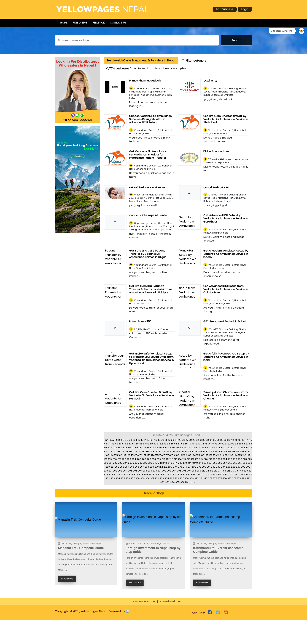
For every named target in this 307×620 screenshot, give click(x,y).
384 (172, 482)
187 (206, 455)
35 (214, 440)
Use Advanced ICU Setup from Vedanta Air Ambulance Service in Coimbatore (225, 289)
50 (120, 443)
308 (194, 470)
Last (193, 482)
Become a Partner (144, 601)
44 (246, 440)
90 (108, 447)
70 (189, 443)
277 (190, 466)
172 (144, 455)
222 (215, 459)
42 (239, 440)
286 (233, 466)
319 (241, 470)
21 (166, 440)
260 (108, 466)
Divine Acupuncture (216, 151)
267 (142, 466)
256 (235, 463)
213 (175, 459)
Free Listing (80, 22)
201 (119, 459)
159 (237, 451)
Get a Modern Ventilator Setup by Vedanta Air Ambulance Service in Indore (225, 254)
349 (240, 474)
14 (145, 440)
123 (233, 447)
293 (120, 470)
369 (191, 478)
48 (112, 443)
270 (157, 466)
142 (164, 451)
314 (220, 470)
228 (245, 459)
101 (148, 447)
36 (218, 440)
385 (177, 482)
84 (236, 443)
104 (160, 447)
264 (127, 466)
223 (220, 459)
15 (148, 440)
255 (230, 463)
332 (155, 474)
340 (195, 474)
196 (244, 455)
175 (157, 455)
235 (130, 463)
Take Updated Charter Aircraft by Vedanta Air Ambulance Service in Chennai (225, 395)
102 (152, 447)
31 (201, 440)
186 (202, 455)
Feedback (99, 22)
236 (135, 463)
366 (177, 478)
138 (148, 451)
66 (175, 443)
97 (133, 447)
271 (161, 466)
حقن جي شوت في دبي (216, 187)
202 (124, 459)
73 (199, 443)
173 (148, 455)
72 (195, 443)
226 (235, 459)
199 (110, 459)
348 (235, 474)
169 (133, 455)
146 (182, 451)
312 (211, 470)
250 (206, 463)
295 (130, 470)
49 (116, 443)
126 (246, 447)
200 (114, 459)
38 (225, 440)
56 (140, 443)
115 (202, 447)
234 (125, 463)
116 (206, 447)
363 (162, 478)
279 (199, 466)
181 (181, 455)
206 (144, 459)
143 (169, 451)
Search (236, 40)
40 (232, 440)
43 (242, 440)
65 (172, 443)
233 (120, 463)
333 (160, 474)
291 (110, 470)
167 (124, 455)
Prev (111, 440)
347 (230, 474)
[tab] (141, 60)
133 (126, 451)
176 (161, 455)
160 (242, 451)
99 (140, 447)
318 (237, 470)
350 (245, 474)
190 (219, 455)
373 (210, 478)
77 (212, 443)
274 (175, 466)
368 (186, 478)
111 (189, 447)
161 (245, 451)
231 (110, 463)
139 (152, 451)
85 (240, 443)
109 (182, 447)
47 (109, 443)
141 (160, 451)
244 (175, 463)
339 (190, 474)
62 (161, 443)
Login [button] (244, 9)
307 (189, 470)
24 (176, 440)
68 (182, 443)
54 (133, 443)
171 (140, 455)
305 (179, 470)
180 (177, 455)
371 (201, 478)
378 (234, 478)
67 (179, 443)
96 (129, 447)
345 (220, 474)
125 (241, 447)
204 (134, 459)
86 (243, 443)
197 (248, 455)
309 (199, 470)
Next (187, 482)
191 (223, 455)
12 (139, 440)
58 (147, 443)
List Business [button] (224, 9)
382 (162, 482)
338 (185, 474)
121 (224, 447)
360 (147, 478)
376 (225, 478)
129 (110, 451)
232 (115, 463)
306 (184, 470)
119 (217, 447)
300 (155, 470)
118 (213, 447)
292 (115, 470)
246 (185, 463)
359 (142, 478)
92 (115, 447)
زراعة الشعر (210, 80)
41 (236, 440)
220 (205, 459)
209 (159, 459)
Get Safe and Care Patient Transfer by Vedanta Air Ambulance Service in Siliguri (147, 254)
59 (151, 443)
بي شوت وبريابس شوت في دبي (147, 187)
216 (188, 459)
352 (108, 478)
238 (145, 463)
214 (180, 459)
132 (122, 451)
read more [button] (67, 578)
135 (135, 451)
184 (194, 455)
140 (156, 451)
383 (167, 482)
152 (208, 451)
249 (200, 463)
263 (122, 466)
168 (128, 455)
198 (105, 459)
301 (159, 470)
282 (213, 466)
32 (203, 440)
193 (231, 455)
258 (245, 463)
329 (141, 474)
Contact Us (118, 22)
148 (191, 451)
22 (169, 440)
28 (190, 440)
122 (228, 447)
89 (105, 447)
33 (207, 440)
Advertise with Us (170, 601)
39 (228, 440)
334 (165, 474)
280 (204, 466)
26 (183, 440)
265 (132, 466)
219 (201, 459)
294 (125, 470)
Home (64, 22)
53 (130, 443)
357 (133, 478)
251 (210, 463)
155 (221, 451)
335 (170, 474)
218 (196, 459)
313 (215, 470)
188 (210, 455)
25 (179, 440)
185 (198, 455)
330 (146, 474)
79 (219, 443)
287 (238, 466)
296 (135, 470)
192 (227, 455)
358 (137, 478)
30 (197, 440)
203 (129, 459)
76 (209, 443)
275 (180, 466)
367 (182, 478)
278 (194, 466)
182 (185, 455)
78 (216, 443)
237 (140, 463)
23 (172, 440)
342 (204, 474)
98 (136, 447)
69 (186, 443)
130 (114, 451)
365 (172, 478)
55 (137, 443)
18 (156, 440)
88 (250, 443)
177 (165, 455)
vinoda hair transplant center (148, 215)
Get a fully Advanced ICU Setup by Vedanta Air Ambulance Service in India (226, 357)
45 (250, 440)
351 (250, 474)
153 (212, 451)
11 (137, 440)
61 (158, 443)
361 (152, 478)
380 (244, 478)
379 (239, 478)
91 (112, 447)
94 (122, 447)
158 (233, 451)
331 (150, 474)
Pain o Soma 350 (140, 321)
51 (123, 443)
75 (206, 443)
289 (248, 466)
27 (186, 440)
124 (237, 447)
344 (214, 474)
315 (224, 470)
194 (236, 455)
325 (121, 474)
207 (149, 459)
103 (156, 447)
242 (164, 463)
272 (165, 466)
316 (228, 470)
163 (107, 455)
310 (203, 470)
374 (215, 478)
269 (152, 466)
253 (220, 463)
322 (106, 474)
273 (170, 466)
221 (210, 459)
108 (177, 447)
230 (106, 463)
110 (185, 447)
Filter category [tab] (195, 61)
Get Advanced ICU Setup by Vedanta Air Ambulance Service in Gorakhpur (225, 218)
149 (196, 451)
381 (248, 478)
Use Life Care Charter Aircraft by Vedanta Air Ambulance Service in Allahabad (225, 119)
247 (190, 463)
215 (184, 459)
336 (175, 474)
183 (189, 455)
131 (118, 451)
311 (207, 470)
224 (225, 459)
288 (243, 466)
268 (147, 466)
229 (249, 459)
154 (216, 451)
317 (232, 470)
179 (173, 455)
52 (126, 443)
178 (169, 455)
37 (221, 440)
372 (205, 478)
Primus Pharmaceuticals (145, 80)
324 (116, 474)
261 (112, 466)
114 (199, 447)
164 (112, 455)
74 (202, 443)
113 (195, 447)
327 (131, 474)
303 (169, 470)
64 (168, 443)
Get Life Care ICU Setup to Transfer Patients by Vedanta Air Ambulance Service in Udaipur (150, 289)
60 (155, 443)
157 (229, 451)
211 (167, 459)
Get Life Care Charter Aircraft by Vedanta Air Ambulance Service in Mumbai (151, 395)
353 (113, 478)
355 (123, 478)
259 (250, 463)
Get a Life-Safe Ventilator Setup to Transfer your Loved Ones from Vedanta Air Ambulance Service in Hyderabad (151, 358)
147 (187, 451)
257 (240, 463)
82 (229, 443)
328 (136, 474)
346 (225, 474)
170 (137, 455)
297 (140, 470)
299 (150, 470)
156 (225, 451)
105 (165, 447)
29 (193, 440)
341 (199, 474)
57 (144, 443)
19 (159, 440)
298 (145, 470)
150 (200, 451)
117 (210, 447)
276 (185, 466)
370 (196, 478)
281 (208, 466)
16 (151, 440)
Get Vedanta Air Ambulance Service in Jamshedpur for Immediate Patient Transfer (147, 154)
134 (131, 451)
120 (221, 447)
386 (182, 482)
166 (120, 455)
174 (153, 455)
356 (128, 478)
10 (134, 440)
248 (195, 463)
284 (223, 466)
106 (169, 447)
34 (210, 440)
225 (230, 459)
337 (180, 474)
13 (142, 440)
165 (116, 455)
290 (106, 470)
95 (126, 447)
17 (154, 440)
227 (240, 459)
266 (137, 466)
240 (155, 463)
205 (139, 459)
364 (167, 478)
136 (139, 451)
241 (160, 463)
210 (163, 459)
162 (250, 451)
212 (171, 459)
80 (222, 443)
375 (220, 478)
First (106, 440)
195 (240, 455)
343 (209, 474)
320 (246, 470)
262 (117, 466)
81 (226, 443)
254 (225, 463)
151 (204, 451)
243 (170, 463)
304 (174, 470)
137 (143, 451)
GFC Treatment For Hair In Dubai (224, 321)
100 (144, 447)
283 (218, 466)
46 (105, 443)
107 (173, 447)
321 (250, 470)
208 (154, 459)
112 (192, 447)
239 (150, 463)
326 (126, 474)
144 (174, 451)
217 (192, 459)
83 (232, 443)
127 (250, 447)
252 (215, 463)
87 (247, 443)
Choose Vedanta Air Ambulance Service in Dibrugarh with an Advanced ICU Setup (150, 119)
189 (215, 455)
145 (178, 451)
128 (106, 451)
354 (117, 478)
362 (157, 478)
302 (164, 470)
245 (180, 463)
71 (193, 443)
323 (111, 474)
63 (164, 443)
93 (118, 447)
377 (229, 478)
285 (228, 466)
